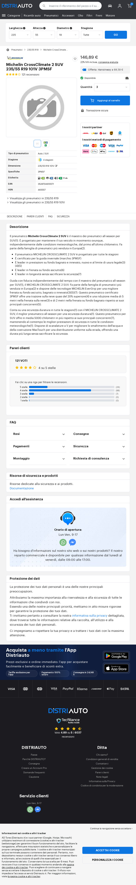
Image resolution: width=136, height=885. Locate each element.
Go (116, 35)
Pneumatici (51, 15)
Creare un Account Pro (34, 767)
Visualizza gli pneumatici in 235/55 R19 (34, 198)
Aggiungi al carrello (108, 100)
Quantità (86, 87)
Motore (110, 15)
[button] (110, 5)
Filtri (89, 15)
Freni (99, 15)
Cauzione (34, 776)
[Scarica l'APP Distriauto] (116, 655)
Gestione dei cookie (102, 767)
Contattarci (102, 763)
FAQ (50, 216)
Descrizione (14, 216)
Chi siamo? (102, 754)
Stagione (87, 28)
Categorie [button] (13, 15)
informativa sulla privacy (89, 615)
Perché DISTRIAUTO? (34, 759)
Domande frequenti (34, 772)
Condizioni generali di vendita (102, 759)
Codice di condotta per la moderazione (102, 785)
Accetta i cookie (108, 850)
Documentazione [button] (22, 488)
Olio (80, 15)
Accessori (68, 15)
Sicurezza (63, 216)
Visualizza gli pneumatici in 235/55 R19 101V (37, 202)
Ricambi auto (32, 15)
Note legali (102, 776)
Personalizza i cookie (107, 860)
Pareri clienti (35, 216)
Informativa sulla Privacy (102, 781)
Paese (34, 754)
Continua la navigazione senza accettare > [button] (111, 828)
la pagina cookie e (18, 876)
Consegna (34, 763)
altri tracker (34, 876)
